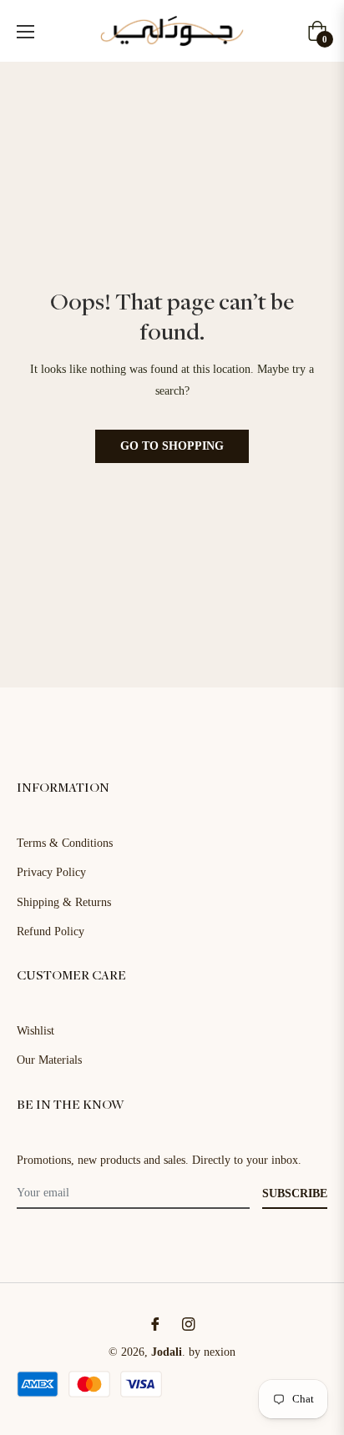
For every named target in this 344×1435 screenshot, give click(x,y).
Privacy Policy (51, 872)
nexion (219, 1352)
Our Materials (49, 1060)
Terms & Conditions (65, 843)
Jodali (166, 1352)
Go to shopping (172, 446)
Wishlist (35, 1031)
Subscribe (294, 1193)
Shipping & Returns (64, 902)
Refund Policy (50, 931)
